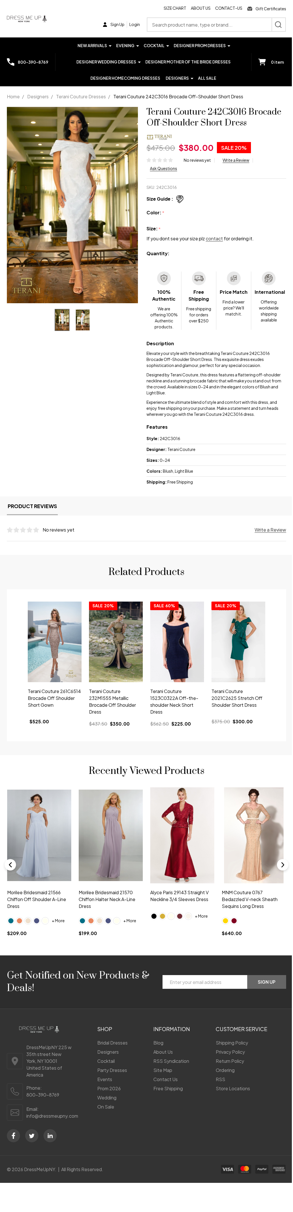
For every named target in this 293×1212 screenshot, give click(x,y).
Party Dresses (112, 1070)
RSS (220, 1079)
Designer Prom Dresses (200, 45)
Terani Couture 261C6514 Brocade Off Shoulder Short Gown (54, 698)
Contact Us (165, 1079)
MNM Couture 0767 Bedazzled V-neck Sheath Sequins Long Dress (250, 899)
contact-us (228, 8)
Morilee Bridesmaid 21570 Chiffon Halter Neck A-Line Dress (107, 899)
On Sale (105, 1107)
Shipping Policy (232, 1043)
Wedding (106, 1098)
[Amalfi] (10, 920)
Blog (158, 1043)
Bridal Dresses (112, 1043)
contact (214, 238)
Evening (125, 45)
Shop (104, 1029)
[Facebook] (13, 1135)
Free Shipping (168, 1088)
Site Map (162, 1070)
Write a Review (236, 160)
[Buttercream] (28, 920)
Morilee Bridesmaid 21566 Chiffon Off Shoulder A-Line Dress (36, 899)
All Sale (207, 78)
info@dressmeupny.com (52, 1116)
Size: (153, 228)
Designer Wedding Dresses (106, 61)
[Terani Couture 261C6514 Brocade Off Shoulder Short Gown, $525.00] (55, 642)
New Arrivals (92, 45)
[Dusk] (36, 920)
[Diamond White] (188, 916)
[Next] (282, 864)
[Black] (154, 916)
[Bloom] (19, 920)
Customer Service (241, 1029)
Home (13, 96)
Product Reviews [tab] (32, 506)
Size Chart (175, 8)
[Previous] (10, 864)
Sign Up (267, 982)
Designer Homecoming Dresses (125, 78)
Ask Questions (163, 168)
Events (104, 1079)
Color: (155, 212)
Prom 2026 (109, 1088)
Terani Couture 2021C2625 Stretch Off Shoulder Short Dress (236, 698)
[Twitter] (31, 1135)
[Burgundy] (234, 920)
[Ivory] (45, 920)
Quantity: (157, 253)
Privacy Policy (230, 1052)
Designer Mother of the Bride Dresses (188, 61)
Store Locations (233, 1088)
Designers (177, 78)
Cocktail (154, 45)
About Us (201, 8)
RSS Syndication (171, 1061)
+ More (58, 920)
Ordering (225, 1070)
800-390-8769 (42, 1095)
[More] (110, 45)
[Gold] (162, 916)
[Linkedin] (50, 1135)
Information (171, 1029)
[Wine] (179, 916)
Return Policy (230, 1061)
